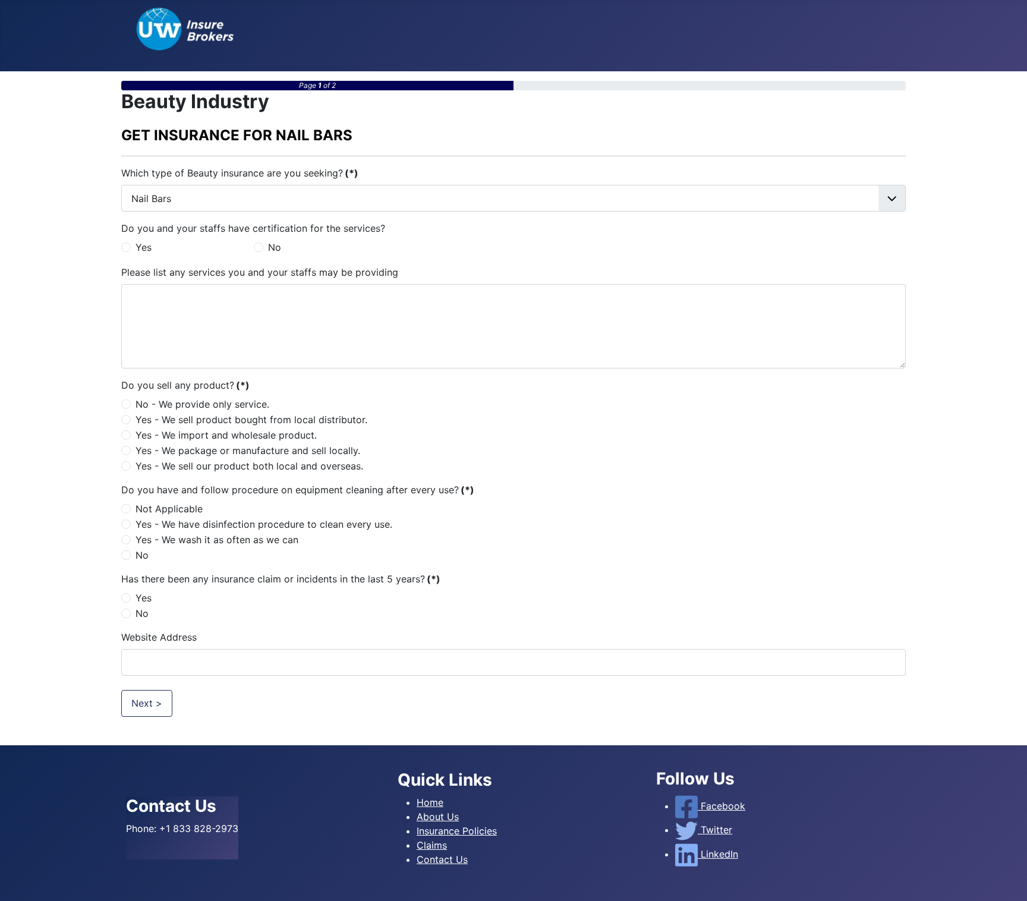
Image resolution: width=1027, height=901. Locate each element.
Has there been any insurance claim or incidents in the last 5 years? (280, 579)
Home (430, 802)
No (274, 247)
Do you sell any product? (185, 385)
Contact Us (442, 859)
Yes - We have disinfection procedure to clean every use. (264, 524)
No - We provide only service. (202, 404)
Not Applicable (169, 509)
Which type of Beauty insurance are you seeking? (239, 173)
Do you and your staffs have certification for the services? (253, 228)
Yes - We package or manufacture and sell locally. (248, 450)
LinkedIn (718, 854)
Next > (146, 703)
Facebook (721, 806)
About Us (438, 817)
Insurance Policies (457, 831)
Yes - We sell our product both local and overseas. (249, 466)
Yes (144, 247)
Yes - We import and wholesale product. (226, 435)
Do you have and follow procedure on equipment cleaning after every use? (297, 490)
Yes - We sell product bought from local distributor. (251, 420)
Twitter (715, 830)
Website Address (159, 637)
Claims (432, 845)
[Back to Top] (1006, 879)
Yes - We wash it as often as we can (217, 540)
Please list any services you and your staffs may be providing (259, 272)
